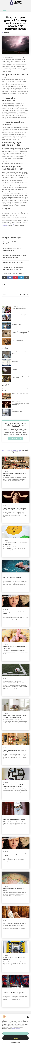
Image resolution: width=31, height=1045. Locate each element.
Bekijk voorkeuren (15, 1042)
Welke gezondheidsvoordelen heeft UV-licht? (15, 243)
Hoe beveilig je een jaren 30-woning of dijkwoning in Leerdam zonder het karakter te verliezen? (20, 332)
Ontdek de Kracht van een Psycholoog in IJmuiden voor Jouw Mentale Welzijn (20, 403)
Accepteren (15, 1033)
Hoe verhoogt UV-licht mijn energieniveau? (15, 249)
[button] (28, 1016)
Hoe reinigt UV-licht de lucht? (15, 262)
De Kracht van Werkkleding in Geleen (14, 819)
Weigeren (15, 1038)
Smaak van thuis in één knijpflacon (20, 314)
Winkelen (6, 32)
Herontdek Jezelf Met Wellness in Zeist (14, 923)
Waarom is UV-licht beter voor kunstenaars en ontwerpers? (15, 268)
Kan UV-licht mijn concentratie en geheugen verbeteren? (15, 256)
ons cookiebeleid (16, 1028)
